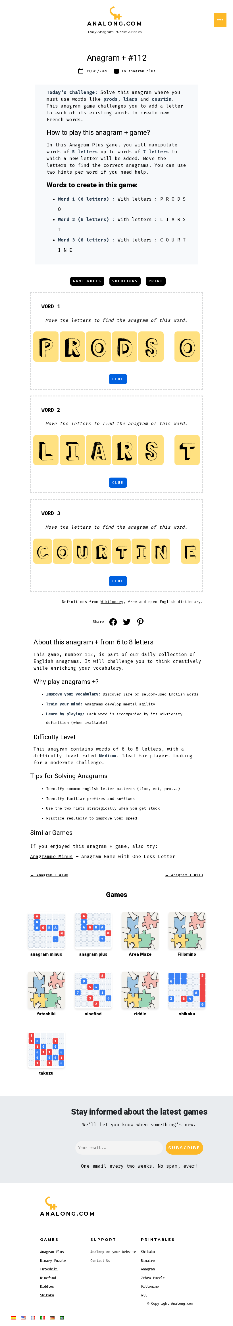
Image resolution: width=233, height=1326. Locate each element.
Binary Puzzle (53, 1260)
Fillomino (150, 1286)
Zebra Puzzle (153, 1278)
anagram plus (142, 71)
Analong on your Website (113, 1252)
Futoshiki (49, 1269)
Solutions (125, 281)
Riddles (47, 1286)
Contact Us (100, 1260)
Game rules (87, 281)
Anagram (148, 1269)
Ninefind (48, 1278)
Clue (118, 379)
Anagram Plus (52, 1252)
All (144, 1295)
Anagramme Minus (51, 857)
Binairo (148, 1260)
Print (156, 281)
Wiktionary (112, 601)
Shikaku (47, 1295)
